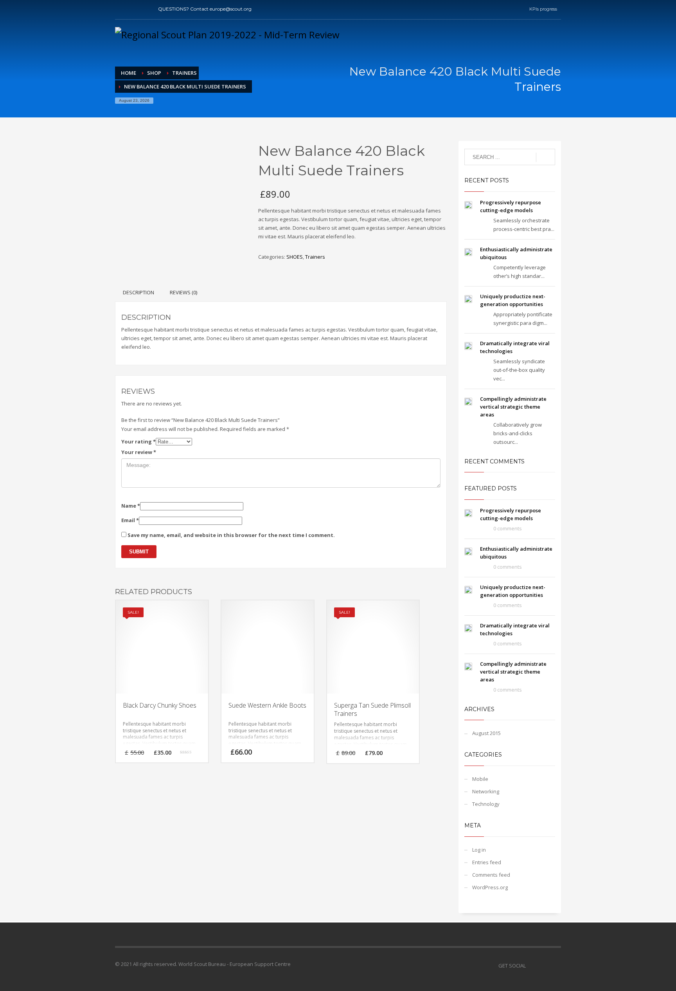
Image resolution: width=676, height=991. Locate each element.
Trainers (315, 256)
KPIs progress (543, 9)
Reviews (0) (183, 292)
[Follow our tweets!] (543, 965)
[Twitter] (132, 9)
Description (138, 292)
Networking (485, 791)
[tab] (138, 292)
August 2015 (486, 733)
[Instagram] (144, 9)
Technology (486, 803)
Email (130, 520)
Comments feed (491, 874)
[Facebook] (121, 9)
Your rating (138, 441)
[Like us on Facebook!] (532, 965)
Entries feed (486, 862)
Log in (479, 849)
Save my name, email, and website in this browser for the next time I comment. (231, 535)
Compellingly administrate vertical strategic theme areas (513, 406)
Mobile (480, 778)
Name (130, 505)
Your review (138, 452)
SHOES (294, 256)
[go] (545, 157)
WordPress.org (490, 887)
